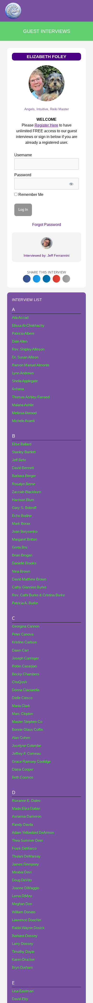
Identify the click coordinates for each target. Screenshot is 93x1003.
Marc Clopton (22, 714)
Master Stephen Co (27, 722)
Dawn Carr (20, 650)
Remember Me (30, 195)
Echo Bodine (22, 516)
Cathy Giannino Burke (29, 587)
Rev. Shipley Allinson (28, 349)
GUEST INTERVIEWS (46, 31)
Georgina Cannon (25, 626)
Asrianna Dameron (26, 816)
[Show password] (71, 183)
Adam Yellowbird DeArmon (33, 832)
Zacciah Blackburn (26, 492)
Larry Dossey (22, 944)
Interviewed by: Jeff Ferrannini (46, 255)
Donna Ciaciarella (25, 690)
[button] (27, 279)
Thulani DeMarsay (26, 856)
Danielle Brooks (24, 563)
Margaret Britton (24, 539)
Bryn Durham (22, 967)
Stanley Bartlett (24, 452)
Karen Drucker (23, 959)
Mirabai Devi (21, 872)
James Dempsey (25, 864)
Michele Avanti (23, 421)
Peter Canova (22, 634)
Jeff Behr (19, 460)
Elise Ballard (21, 444)
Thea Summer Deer (27, 840)
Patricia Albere (23, 333)
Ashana (18, 389)
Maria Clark (21, 706)
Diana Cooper (22, 769)
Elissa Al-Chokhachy (28, 325)
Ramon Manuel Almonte (30, 365)
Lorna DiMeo (22, 896)
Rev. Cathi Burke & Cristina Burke (38, 595)
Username (23, 155)
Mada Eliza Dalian (26, 808)
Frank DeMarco (24, 848)
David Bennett (23, 468)
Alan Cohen (21, 738)
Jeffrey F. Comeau (26, 753)
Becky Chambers (25, 674)
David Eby (20, 999)
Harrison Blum (23, 500)
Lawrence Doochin (26, 920)
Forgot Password (46, 225)
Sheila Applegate (25, 381)
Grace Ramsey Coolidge (31, 761)
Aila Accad (20, 318)
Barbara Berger (24, 476)
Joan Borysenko (24, 531)
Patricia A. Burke (25, 603)
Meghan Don (22, 904)
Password (22, 175)
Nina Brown (21, 571)
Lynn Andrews (23, 373)
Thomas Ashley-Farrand (31, 397)
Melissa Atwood (24, 413)
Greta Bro (19, 547)
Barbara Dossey (24, 936)
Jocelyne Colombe (26, 746)
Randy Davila (22, 825)
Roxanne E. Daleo (26, 801)
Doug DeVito (22, 880)
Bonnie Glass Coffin (27, 729)
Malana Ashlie (23, 405)
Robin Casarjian (24, 666)
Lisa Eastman (22, 991)
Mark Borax (21, 524)
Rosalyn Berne (23, 484)
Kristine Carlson (24, 642)
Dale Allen (19, 341)
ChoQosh (19, 682)
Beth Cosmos (22, 777)
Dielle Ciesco (22, 698)
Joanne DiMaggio (25, 888)
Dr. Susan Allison (25, 357)
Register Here (46, 125)
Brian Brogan (22, 555)
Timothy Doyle (23, 952)
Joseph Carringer (25, 658)
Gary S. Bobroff (24, 508)
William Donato (23, 912)
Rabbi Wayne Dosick (28, 928)
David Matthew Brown (29, 579)
